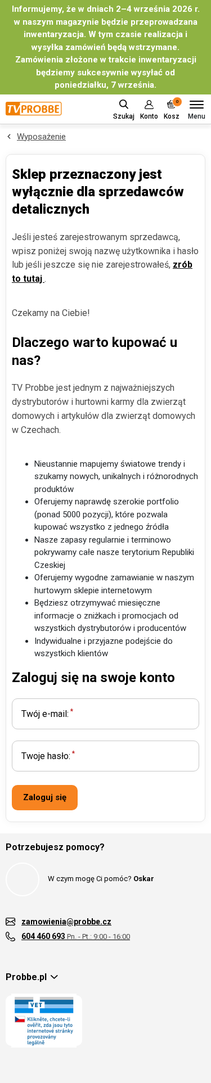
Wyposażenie (41, 137)
